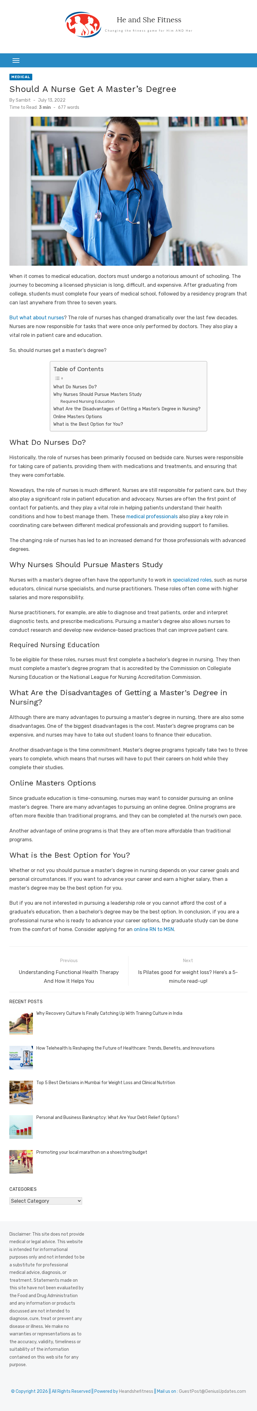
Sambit (23, 100)
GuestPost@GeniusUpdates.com (212, 1391)
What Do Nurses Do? (75, 387)
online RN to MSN (154, 929)
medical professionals (152, 516)
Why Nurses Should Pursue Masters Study (97, 394)
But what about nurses (36, 318)
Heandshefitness (136, 1391)
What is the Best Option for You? (88, 424)
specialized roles (192, 580)
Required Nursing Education (87, 401)
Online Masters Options (77, 416)
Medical (20, 77)
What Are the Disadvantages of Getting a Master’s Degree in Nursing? (127, 409)
